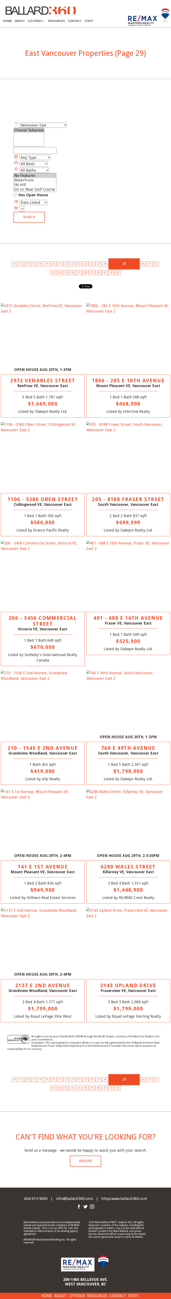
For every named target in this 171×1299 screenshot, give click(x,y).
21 (59, 263)
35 (65, 272)
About (20, 21)
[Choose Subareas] (29, 130)
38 (85, 272)
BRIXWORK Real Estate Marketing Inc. (45, 1239)
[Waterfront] (35, 180)
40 (98, 272)
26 (92, 263)
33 (53, 272)
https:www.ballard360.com (124, 1198)
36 (72, 272)
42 (111, 272)
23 (72, 263)
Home (7, 21)
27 (98, 263)
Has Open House (32, 195)
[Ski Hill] (35, 184)
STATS (88, 21)
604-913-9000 (36, 1198)
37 (78, 272)
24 (79, 263)
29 (124, 264)
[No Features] (35, 175)
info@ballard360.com (74, 1198)
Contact (75, 21)
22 (66, 263)
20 (53, 263)
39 (91, 272)
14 (14, 263)
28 (104, 263)
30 (143, 263)
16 (27, 263)
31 (149, 263)
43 (117, 272)
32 (156, 263)
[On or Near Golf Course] (35, 189)
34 (59, 272)
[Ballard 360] (40, 10)
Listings (77, 1296)
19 (46, 263)
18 (40, 263)
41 (104, 272)
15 (20, 263)
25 (85, 263)
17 (33, 263)
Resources (56, 21)
